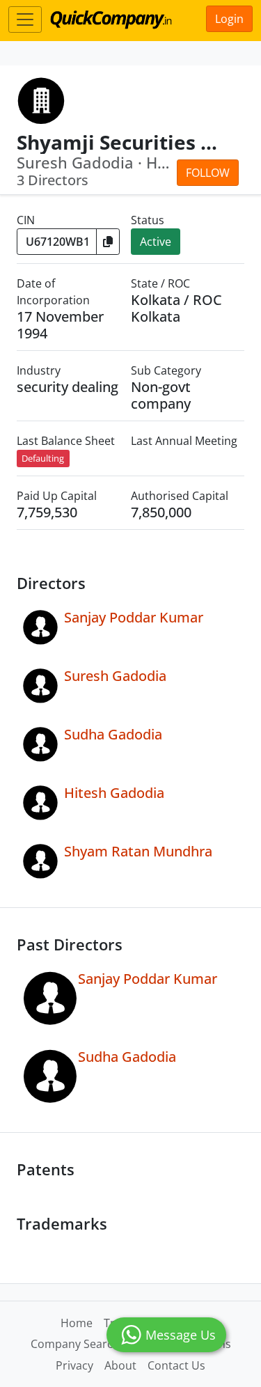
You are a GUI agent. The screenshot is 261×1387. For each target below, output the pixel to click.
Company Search (75, 1343)
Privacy (74, 1365)
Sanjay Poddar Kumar (133, 617)
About (120, 1365)
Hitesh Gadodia (114, 792)
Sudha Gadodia (113, 734)
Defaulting (43, 458)
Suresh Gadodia (115, 675)
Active (155, 241)
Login (229, 18)
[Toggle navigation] (25, 19)
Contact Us (176, 1365)
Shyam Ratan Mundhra (138, 851)
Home (77, 1323)
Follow (208, 172)
